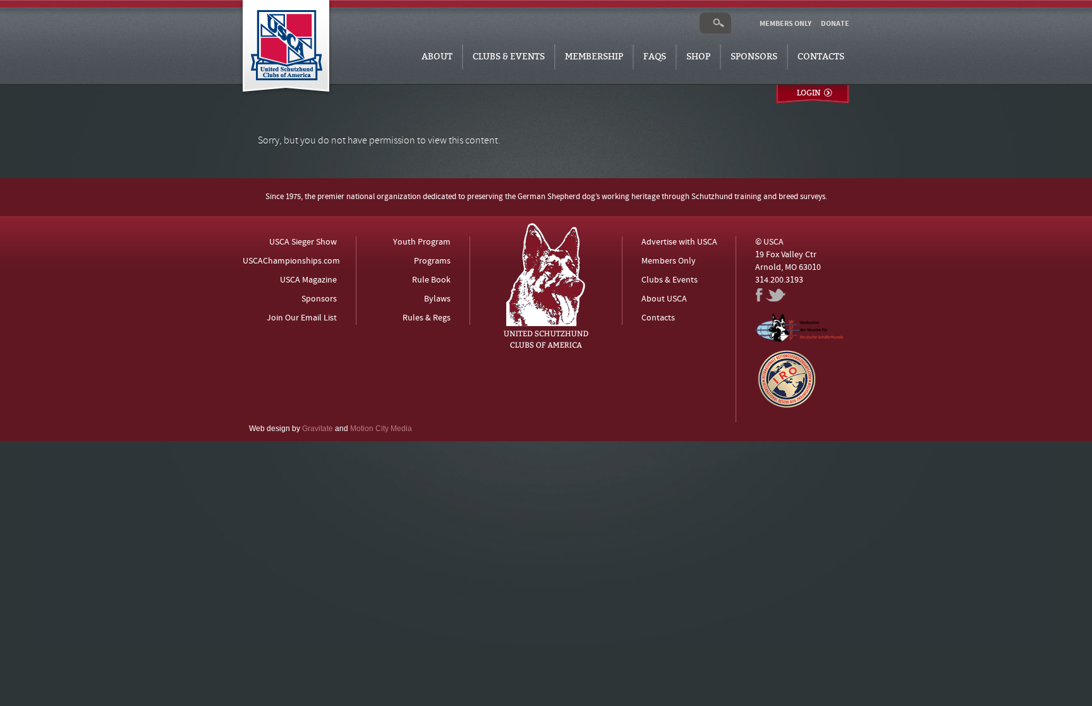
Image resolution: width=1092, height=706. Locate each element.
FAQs (654, 56)
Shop (698, 56)
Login (808, 92)
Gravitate (317, 428)
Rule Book (431, 280)
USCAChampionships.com (291, 261)
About (437, 56)
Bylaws (437, 299)
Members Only (668, 261)
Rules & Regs (427, 318)
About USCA (664, 299)
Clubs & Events (509, 56)
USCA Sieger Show (303, 242)
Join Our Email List (302, 318)
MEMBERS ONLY (785, 24)
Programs (432, 261)
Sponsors (754, 56)
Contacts (821, 56)
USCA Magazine (308, 280)
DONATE (835, 24)
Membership (594, 56)
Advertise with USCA (679, 242)
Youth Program (422, 242)
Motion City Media (381, 428)
